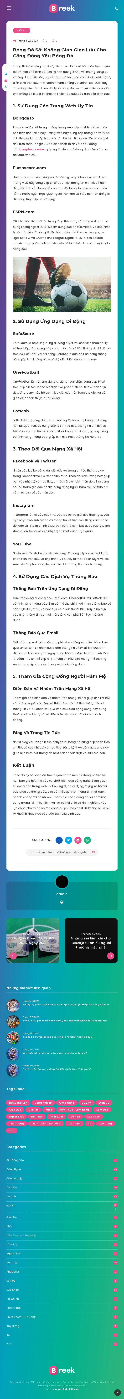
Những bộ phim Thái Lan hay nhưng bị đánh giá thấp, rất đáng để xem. (66, 1004)
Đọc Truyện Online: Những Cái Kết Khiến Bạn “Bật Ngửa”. (57, 1069)
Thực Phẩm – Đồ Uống (21, 1317)
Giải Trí (21, 30)
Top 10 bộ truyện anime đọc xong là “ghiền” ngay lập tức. (58, 1037)
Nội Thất (36, 1116)
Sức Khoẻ (93, 1116)
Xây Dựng (105, 1123)
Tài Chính (74, 1123)
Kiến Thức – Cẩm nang (21, 1235)
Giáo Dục (15, 1109)
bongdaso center (32, 149)
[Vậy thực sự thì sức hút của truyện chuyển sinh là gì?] (12, 1053)
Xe (90, 1123)
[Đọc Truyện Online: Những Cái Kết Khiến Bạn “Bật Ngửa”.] (12, 1070)
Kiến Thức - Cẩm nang (74, 1109)
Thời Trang (16, 1123)
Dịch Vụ (104, 1102)
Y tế (11, 1130)
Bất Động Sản (18, 1102)
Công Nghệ (66, 1102)
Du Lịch (87, 1102)
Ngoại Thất (16, 1116)
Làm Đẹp (102, 1109)
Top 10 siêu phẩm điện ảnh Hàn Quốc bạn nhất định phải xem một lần (65, 1020)
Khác (49, 1109)
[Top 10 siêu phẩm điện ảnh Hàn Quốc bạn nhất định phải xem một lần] (12, 1021)
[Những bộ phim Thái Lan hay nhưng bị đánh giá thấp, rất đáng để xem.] (12, 1005)
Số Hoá (75, 1116)
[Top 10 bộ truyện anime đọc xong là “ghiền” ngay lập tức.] (12, 1037)
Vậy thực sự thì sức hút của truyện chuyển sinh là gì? (55, 1053)
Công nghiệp (43, 1102)
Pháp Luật (56, 1116)
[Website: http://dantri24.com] (61, 902)
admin (62, 894)
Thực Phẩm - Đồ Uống (46, 1123)
